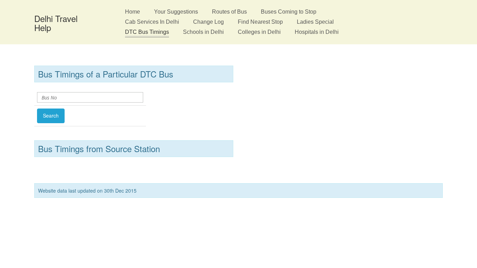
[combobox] (86, 97)
